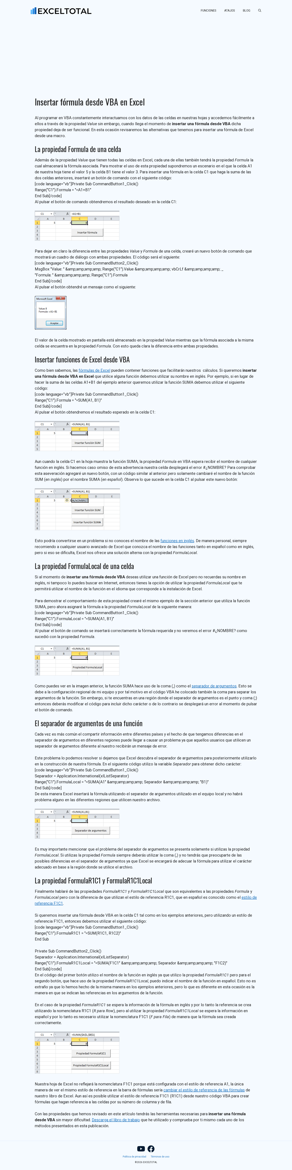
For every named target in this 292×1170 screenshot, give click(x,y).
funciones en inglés (177, 540)
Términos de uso (160, 1156)
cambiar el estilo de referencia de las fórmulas (204, 1090)
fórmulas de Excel (94, 370)
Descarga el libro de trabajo (116, 1119)
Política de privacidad (134, 1156)
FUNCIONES (208, 10)
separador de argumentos (214, 686)
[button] (259, 11)
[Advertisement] (146, 51)
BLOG (246, 10)
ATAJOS (229, 10)
